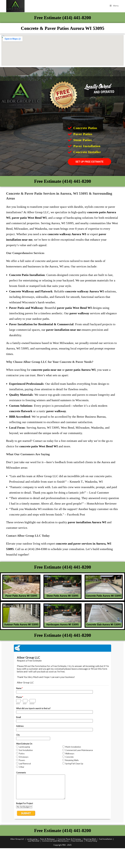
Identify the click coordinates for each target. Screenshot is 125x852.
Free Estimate (77, 841)
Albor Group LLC (17, 839)
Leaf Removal (33, 841)
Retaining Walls (90, 839)
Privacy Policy (91, 841)
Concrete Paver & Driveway (69, 839)
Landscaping (32, 839)
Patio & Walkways (47, 839)
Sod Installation (105, 839)
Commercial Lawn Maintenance (55, 841)
